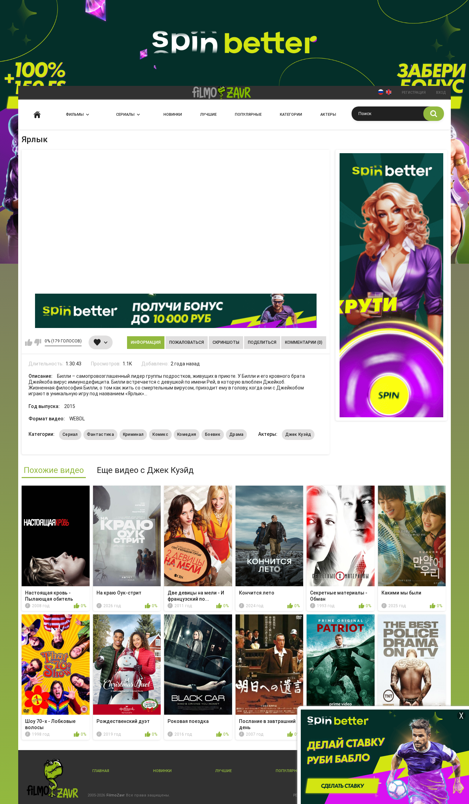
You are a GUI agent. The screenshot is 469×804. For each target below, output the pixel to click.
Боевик (212, 434)
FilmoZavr (115, 795)
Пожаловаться (186, 342)
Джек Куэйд (298, 434)
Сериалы (125, 114)
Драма (236, 434)
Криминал (133, 434)
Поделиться (262, 342)
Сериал (70, 434)
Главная (37, 114)
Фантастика (100, 434)
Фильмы (75, 114)
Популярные (248, 114)
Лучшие (208, 114)
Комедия (186, 434)
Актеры (328, 114)
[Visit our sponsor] (176, 311)
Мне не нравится (37, 342)
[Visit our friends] (391, 285)
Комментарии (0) (303, 342)
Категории (291, 114)
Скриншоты (226, 342)
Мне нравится (28, 342)
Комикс (160, 434)
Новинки (172, 114)
